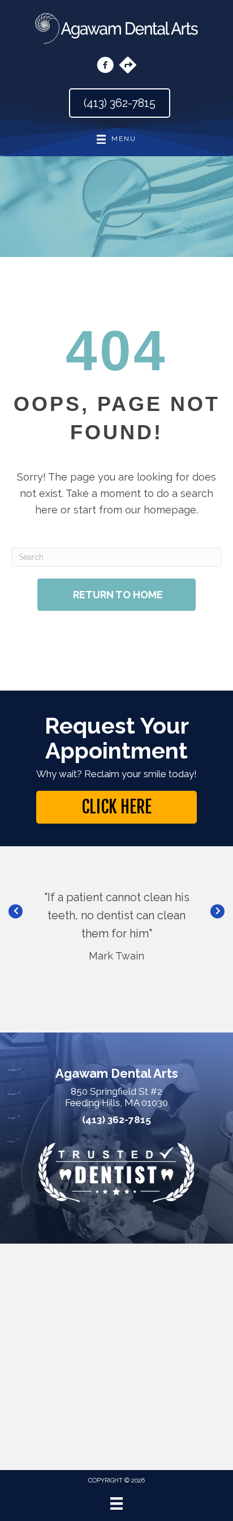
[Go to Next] (217, 912)
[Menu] (116, 1503)
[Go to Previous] (15, 912)
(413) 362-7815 (116, 1120)
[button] (116, 807)
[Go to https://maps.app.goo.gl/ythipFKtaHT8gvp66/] (127, 66)
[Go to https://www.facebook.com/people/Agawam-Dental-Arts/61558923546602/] (105, 67)
